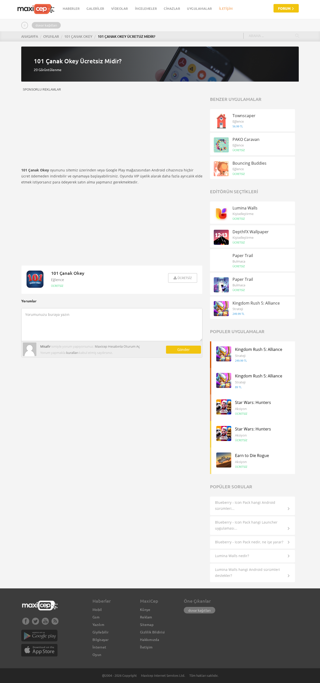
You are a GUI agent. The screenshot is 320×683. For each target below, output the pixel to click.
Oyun (96, 654)
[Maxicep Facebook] (25, 623)
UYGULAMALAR (199, 8)
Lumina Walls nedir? (232, 555)
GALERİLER (95, 8)
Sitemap (147, 624)
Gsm (96, 617)
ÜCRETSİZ (57, 286)
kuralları (72, 352)
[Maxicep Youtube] (45, 623)
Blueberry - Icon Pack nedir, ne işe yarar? (249, 542)
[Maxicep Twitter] (35, 623)
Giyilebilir (100, 632)
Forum (285, 8)
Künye (145, 609)
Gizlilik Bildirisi (152, 632)
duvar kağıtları (46, 25)
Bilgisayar (100, 639)
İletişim (226, 8)
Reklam (146, 617)
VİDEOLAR (119, 8)
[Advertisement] (63, 126)
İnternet (99, 647)
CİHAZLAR (172, 8)
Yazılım (98, 624)
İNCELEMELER (146, 8)
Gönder (183, 349)
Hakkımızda (149, 639)
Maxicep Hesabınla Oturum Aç (117, 346)
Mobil (97, 609)
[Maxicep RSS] (55, 623)
